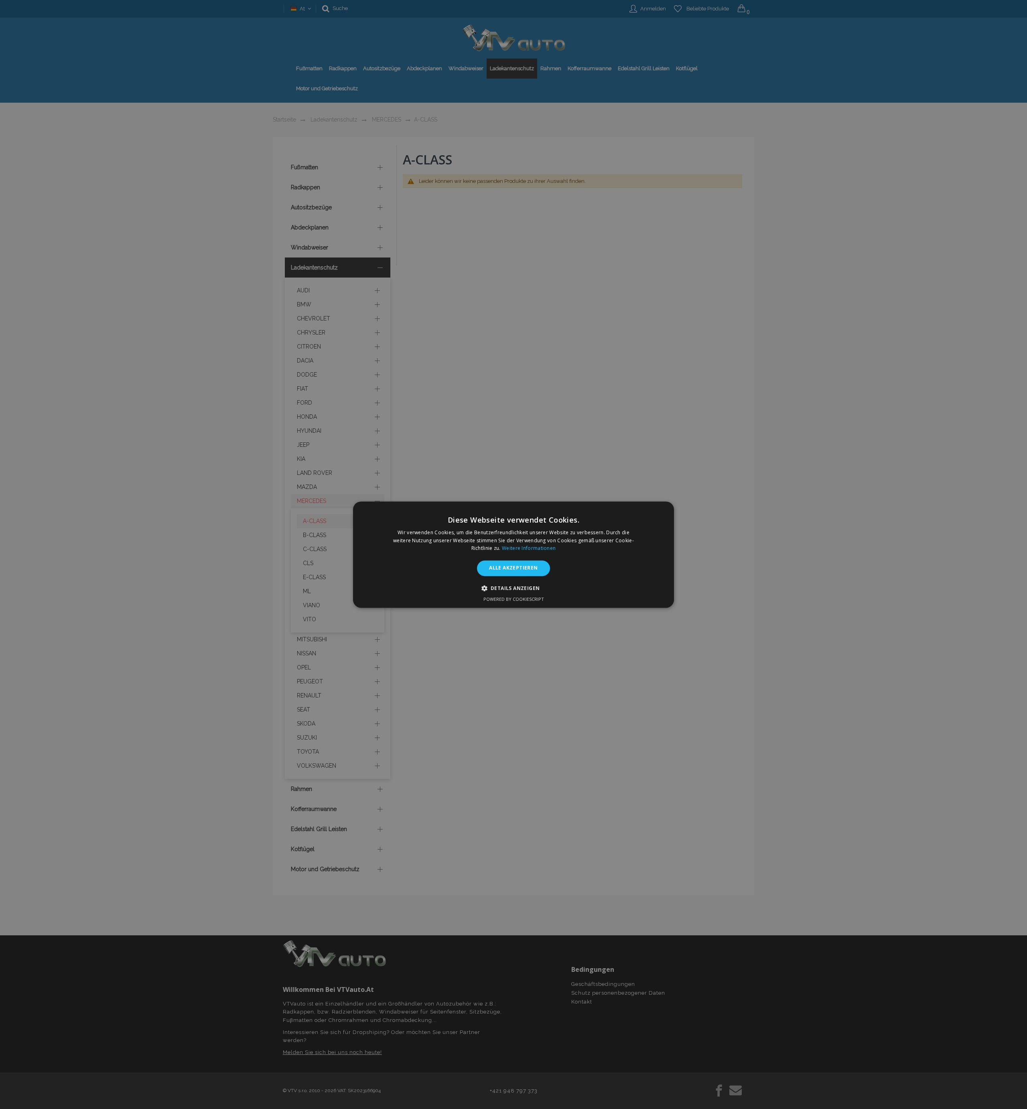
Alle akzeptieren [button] (513, 568)
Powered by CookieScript (513, 599)
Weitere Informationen (529, 548)
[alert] (513, 554)
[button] (513, 588)
